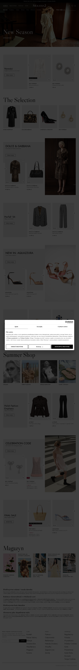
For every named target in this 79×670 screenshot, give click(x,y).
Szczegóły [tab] (39, 326)
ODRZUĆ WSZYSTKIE (17, 346)
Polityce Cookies (25, 338)
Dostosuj (38, 346)
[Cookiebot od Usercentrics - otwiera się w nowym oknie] (66, 322)
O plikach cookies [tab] (63, 326)
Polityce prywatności (12, 338)
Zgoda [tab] (16, 326)
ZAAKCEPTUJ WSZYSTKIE (62, 346)
